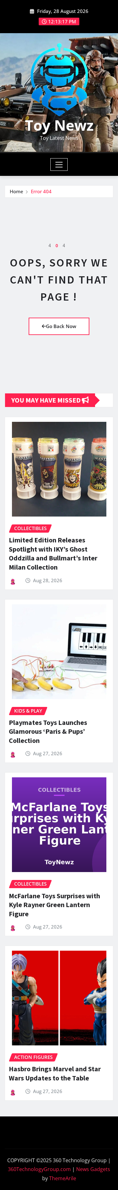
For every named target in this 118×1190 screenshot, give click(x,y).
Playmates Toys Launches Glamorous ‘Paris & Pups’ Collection (48, 731)
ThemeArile (62, 1178)
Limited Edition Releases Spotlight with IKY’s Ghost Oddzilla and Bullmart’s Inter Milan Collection (53, 553)
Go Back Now (61, 326)
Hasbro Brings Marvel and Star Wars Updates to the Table (55, 1073)
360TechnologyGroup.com (39, 1169)
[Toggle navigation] (59, 164)
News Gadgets (93, 1169)
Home (16, 191)
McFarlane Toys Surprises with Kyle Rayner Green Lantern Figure (54, 904)
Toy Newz (59, 125)
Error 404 (41, 191)
